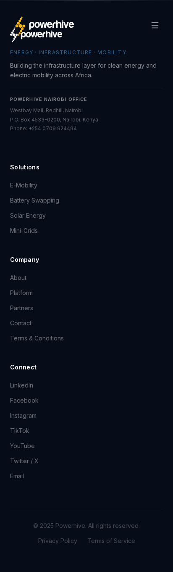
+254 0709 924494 (53, 128)
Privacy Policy (57, 540)
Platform (21, 292)
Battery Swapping (34, 200)
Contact (20, 323)
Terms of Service (111, 540)
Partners (21, 307)
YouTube (22, 445)
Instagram (23, 415)
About (18, 277)
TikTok (19, 430)
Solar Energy (28, 215)
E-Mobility (23, 185)
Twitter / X (24, 460)
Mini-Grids (24, 230)
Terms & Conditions (37, 338)
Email (17, 476)
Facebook (24, 400)
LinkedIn (21, 385)
